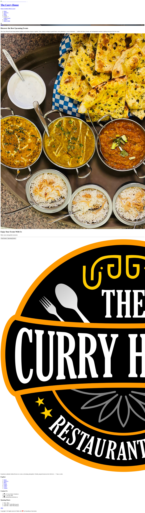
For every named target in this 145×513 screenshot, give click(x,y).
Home (5, 11)
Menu (5, 14)
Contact (5, 19)
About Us (6, 12)
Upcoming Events (12, 238)
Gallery (5, 18)
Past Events (4, 238)
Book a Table (7, 21)
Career (8, 18)
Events (5, 15)
